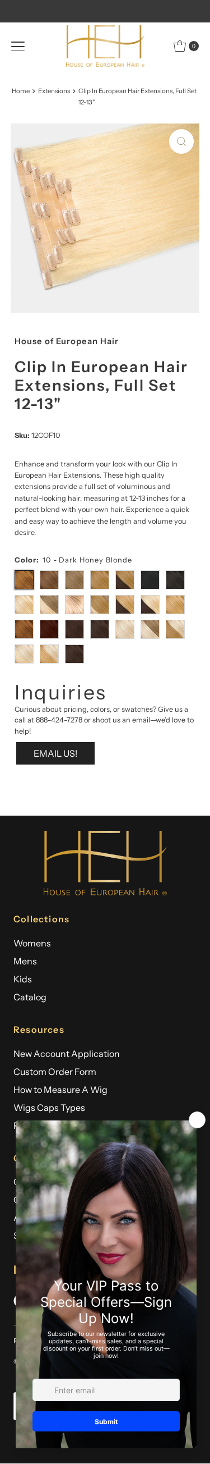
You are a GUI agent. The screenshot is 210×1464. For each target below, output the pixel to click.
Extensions (54, 91)
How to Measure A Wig (60, 1089)
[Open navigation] (18, 46)
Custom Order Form (54, 1071)
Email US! (55, 753)
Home (21, 91)
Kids (22, 979)
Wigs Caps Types (49, 1107)
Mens (25, 961)
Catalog (29, 997)
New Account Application (66, 1053)
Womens (32, 943)
